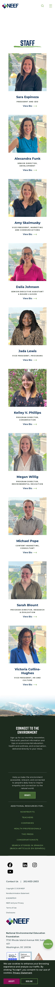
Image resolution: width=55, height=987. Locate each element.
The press (27, 834)
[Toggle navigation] (50, 6)
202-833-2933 (31, 881)
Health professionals (27, 828)
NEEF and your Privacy (15, 903)
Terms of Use (11, 908)
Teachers (27, 817)
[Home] (9, 6)
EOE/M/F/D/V (11, 898)
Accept (12, 981)
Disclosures (10, 913)
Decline (29, 981)
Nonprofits (27, 812)
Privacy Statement (22, 973)
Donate (27, 795)
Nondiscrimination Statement (17, 893)
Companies (27, 823)
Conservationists (27, 840)
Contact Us (12, 881)
